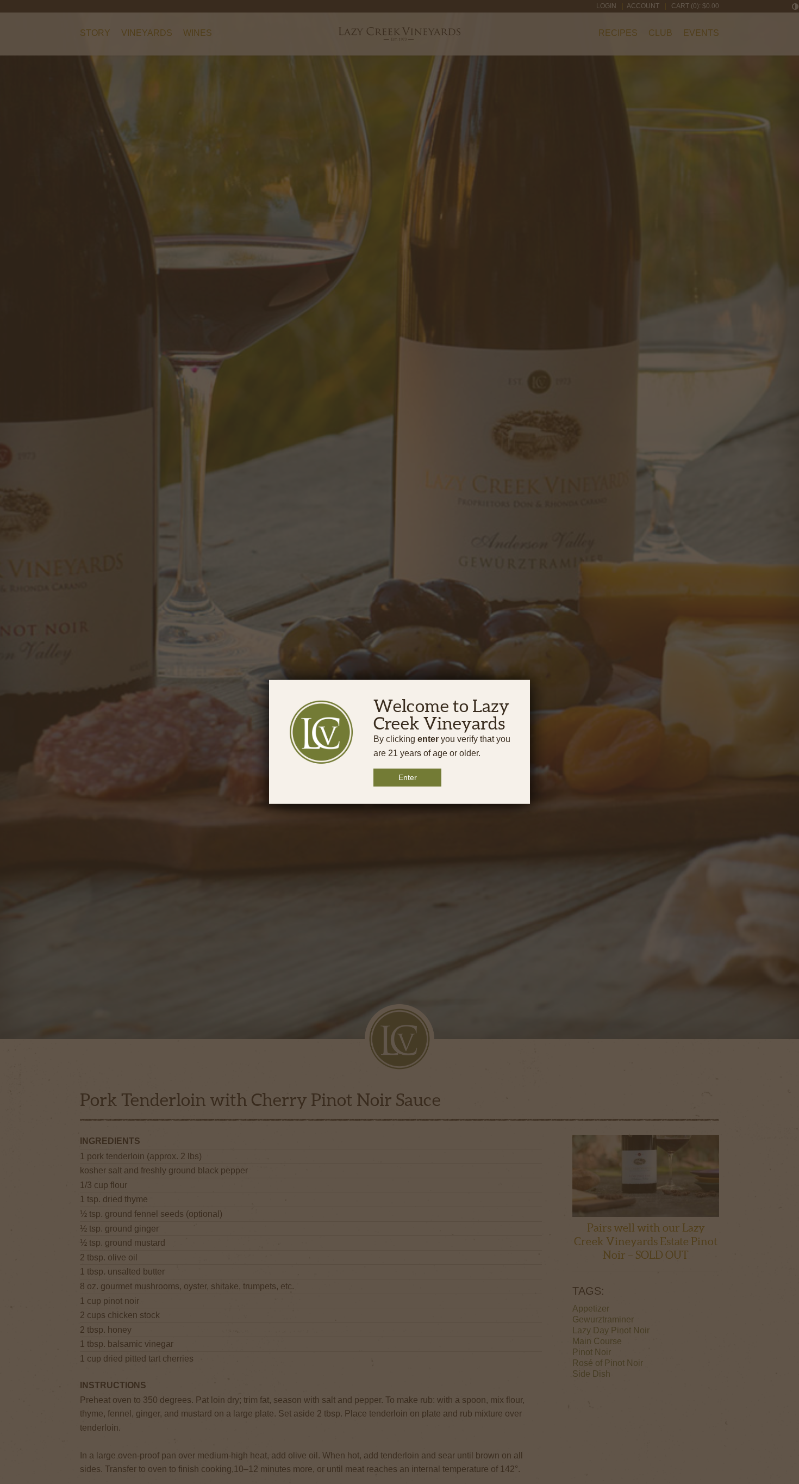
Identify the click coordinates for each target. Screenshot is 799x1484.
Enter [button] (407, 777)
